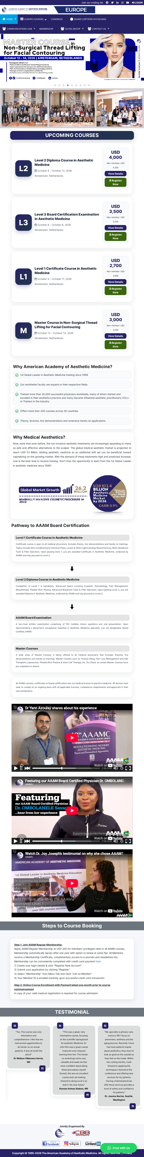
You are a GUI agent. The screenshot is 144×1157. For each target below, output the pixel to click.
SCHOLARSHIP (72, 28)
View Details (115, 173)
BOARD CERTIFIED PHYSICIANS (90, 19)
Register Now (116, 182)
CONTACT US (99, 28)
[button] (107, 2)
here (98, 961)
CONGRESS (57, 19)
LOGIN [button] (138, 2)
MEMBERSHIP (46, 28)
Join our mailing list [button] (92, 2)
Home (9, 19)
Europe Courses (34, 19)
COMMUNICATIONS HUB (19, 28)
